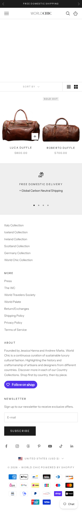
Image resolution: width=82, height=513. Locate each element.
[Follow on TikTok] (61, 446)
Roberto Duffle (61, 147)
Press (8, 281)
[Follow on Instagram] (17, 446)
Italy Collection (14, 225)
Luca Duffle (21, 147)
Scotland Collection (17, 246)
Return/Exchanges (16, 309)
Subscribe (20, 431)
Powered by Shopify (57, 467)
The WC (9, 288)
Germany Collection (17, 253)
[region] (41, 185)
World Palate (12, 302)
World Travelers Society (19, 295)
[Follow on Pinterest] (39, 446)
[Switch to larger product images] (69, 86)
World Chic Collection (18, 260)
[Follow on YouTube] (50, 446)
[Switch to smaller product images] (76, 86)
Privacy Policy (13, 322)
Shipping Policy (14, 316)
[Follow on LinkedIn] (72, 446)
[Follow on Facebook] (6, 446)
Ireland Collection (15, 239)
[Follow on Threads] (28, 446)
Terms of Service (15, 330)
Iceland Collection (16, 232)
